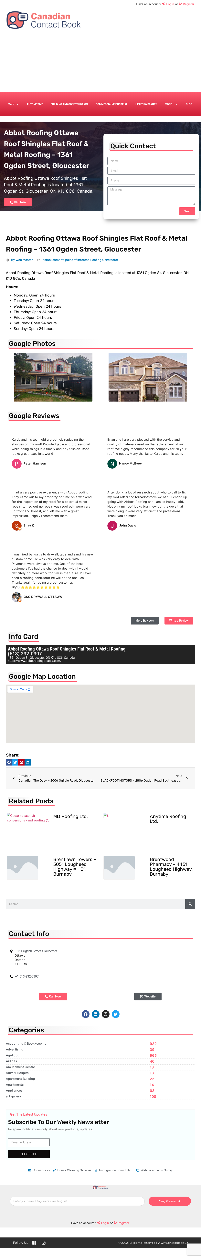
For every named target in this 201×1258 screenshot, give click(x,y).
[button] (9, 762)
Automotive (35, 104)
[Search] (190, 904)
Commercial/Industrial (112, 104)
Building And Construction (69, 104)
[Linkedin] (96, 1014)
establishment (53, 260)
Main (11, 104)
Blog (189, 104)
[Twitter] (116, 1014)
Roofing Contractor (104, 260)
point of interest (77, 260)
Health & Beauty (146, 104)
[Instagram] (106, 1014)
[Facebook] (86, 1014)
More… (169, 104)
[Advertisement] (100, 62)
